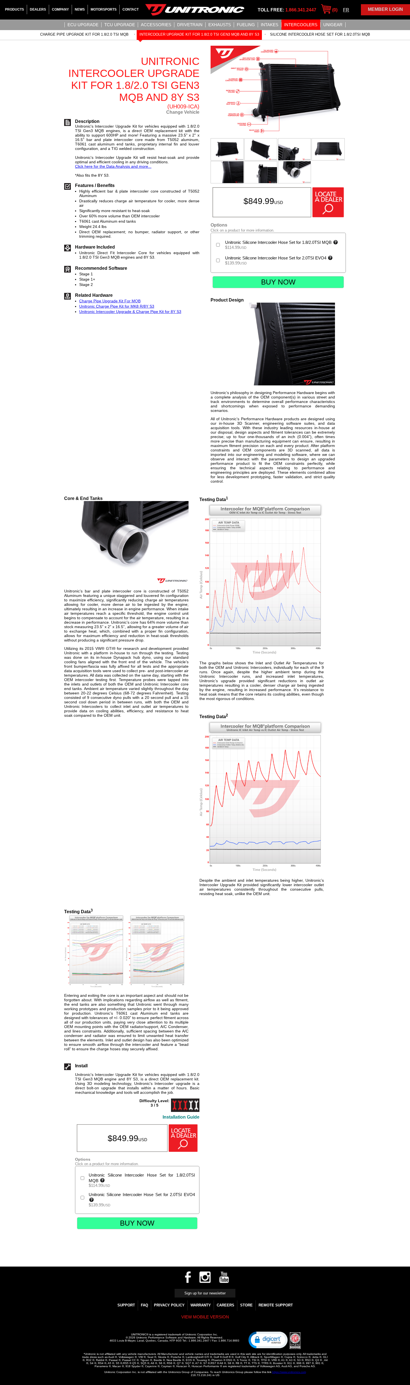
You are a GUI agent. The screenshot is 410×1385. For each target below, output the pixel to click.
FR (346, 10)
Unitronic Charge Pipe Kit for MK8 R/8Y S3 (116, 306)
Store (246, 1305)
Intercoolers (300, 24)
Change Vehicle (182, 112)
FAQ (144, 1305)
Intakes (269, 24)
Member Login (385, 9)
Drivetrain (189, 24)
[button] (268, 1339)
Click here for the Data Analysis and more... (113, 166)
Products (14, 9)
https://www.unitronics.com (289, 1372)
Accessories (156, 24)
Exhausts (219, 24)
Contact (130, 9)
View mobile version (205, 1316)
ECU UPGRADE (82, 24)
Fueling (246, 24)
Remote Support (276, 1305)
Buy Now (278, 282)
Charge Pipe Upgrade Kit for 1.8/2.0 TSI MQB (84, 34)
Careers (225, 1305)
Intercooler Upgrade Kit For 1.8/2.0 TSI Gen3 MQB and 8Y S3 (199, 34)
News (80, 9)
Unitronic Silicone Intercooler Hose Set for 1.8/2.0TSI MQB (279, 242)
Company (60, 9)
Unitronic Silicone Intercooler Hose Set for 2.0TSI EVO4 (276, 258)
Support (126, 1305)
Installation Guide (181, 1117)
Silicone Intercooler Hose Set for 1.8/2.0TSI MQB (320, 34)
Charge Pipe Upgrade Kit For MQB (110, 301)
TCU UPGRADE (119, 24)
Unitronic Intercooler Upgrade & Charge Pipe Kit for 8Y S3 (130, 311)
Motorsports (104, 9)
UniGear (333, 24)
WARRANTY (200, 1305)
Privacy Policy (169, 1305)
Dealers (38, 9)
